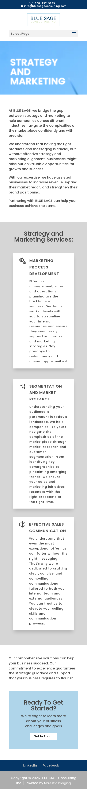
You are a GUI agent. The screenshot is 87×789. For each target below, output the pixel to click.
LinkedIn (30, 765)
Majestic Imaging (57, 783)
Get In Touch (43, 736)
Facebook (50, 765)
